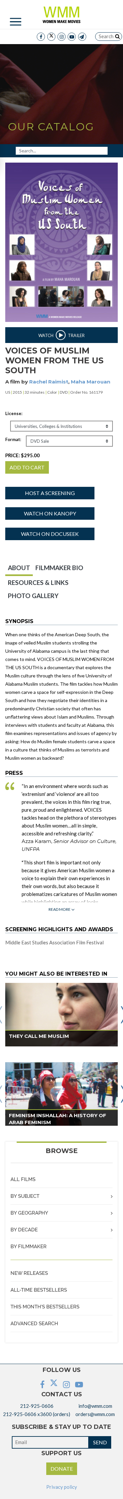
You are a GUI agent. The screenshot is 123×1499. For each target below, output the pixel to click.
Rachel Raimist (48, 382)
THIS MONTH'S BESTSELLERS (44, 1307)
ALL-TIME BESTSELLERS (38, 1290)
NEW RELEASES (29, 1273)
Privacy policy (61, 1487)
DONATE (62, 1468)
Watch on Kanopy (50, 513)
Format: (13, 439)
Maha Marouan (90, 382)
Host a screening (50, 493)
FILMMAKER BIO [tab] (59, 567)
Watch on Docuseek (50, 534)
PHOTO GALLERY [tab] (33, 595)
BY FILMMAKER (28, 1246)
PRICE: (22, 455)
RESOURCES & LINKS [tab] (38, 582)
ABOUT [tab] (19, 567)
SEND (100, 1442)
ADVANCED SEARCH (34, 1324)
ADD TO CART (27, 467)
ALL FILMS (22, 1179)
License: (13, 413)
